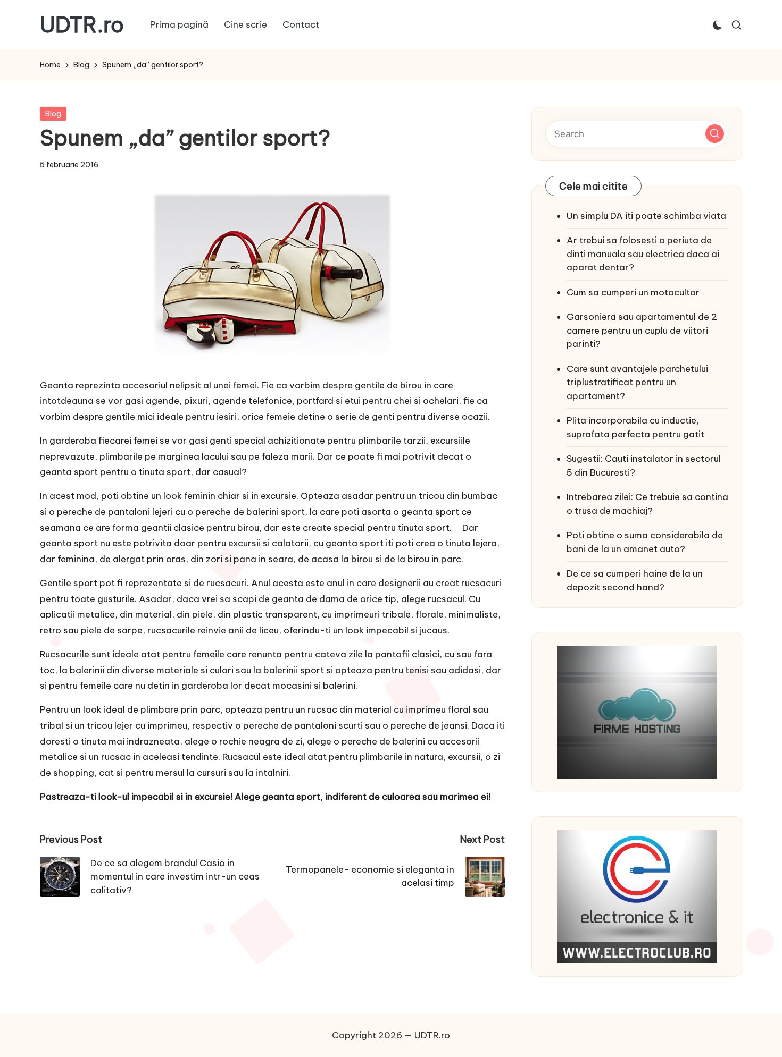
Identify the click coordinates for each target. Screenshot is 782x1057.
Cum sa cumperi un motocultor (633, 292)
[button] (714, 133)
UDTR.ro (82, 25)
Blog (53, 114)
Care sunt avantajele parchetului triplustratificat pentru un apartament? (637, 382)
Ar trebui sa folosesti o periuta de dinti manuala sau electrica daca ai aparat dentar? (643, 253)
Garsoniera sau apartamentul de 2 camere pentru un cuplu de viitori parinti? (642, 330)
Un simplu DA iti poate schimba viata (646, 216)
